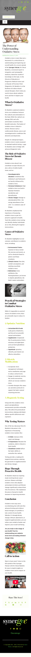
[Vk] (5, 605)
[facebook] (19, 2)
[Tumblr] (22, 602)
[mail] (20, 628)
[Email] (20, 605)
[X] (8, 602)
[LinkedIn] (15, 602)
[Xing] (13, 605)
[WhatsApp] (18, 602)
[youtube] (21, 2)
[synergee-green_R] (15, 5)
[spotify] (28, 2)
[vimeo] (25, 2)
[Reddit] (12, 602)
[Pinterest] (25, 602)
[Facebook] (5, 602)
